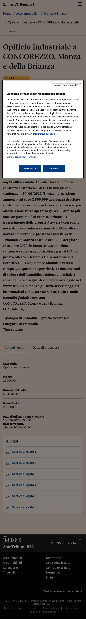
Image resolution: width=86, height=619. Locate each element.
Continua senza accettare (66, 85)
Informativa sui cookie (45, 134)
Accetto (54, 168)
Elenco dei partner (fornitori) (22, 157)
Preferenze (30, 168)
